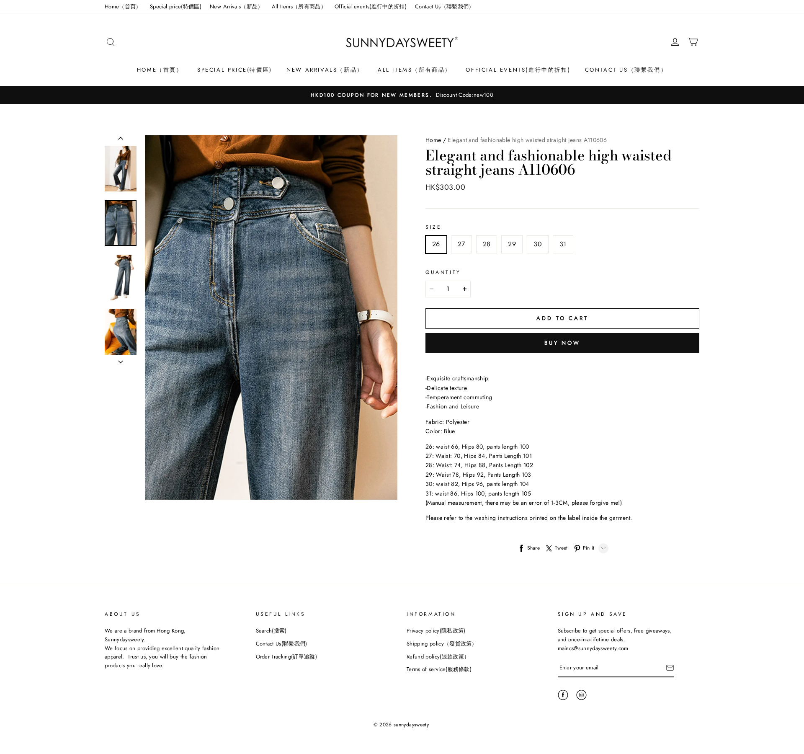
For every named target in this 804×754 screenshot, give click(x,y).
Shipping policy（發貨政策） (442, 644)
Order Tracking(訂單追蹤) (286, 657)
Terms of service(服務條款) (439, 669)
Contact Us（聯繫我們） (444, 6)
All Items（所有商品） (299, 6)
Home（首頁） (123, 6)
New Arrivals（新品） (236, 6)
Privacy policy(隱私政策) (436, 631)
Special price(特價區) (175, 6)
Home (433, 140)
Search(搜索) (271, 631)
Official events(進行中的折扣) (371, 6)
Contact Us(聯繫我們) (281, 644)
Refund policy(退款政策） (438, 657)
